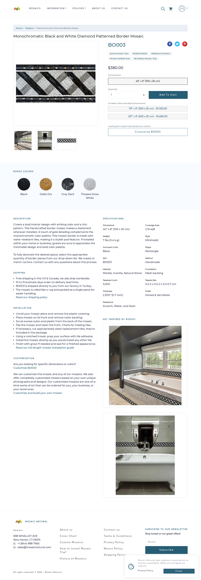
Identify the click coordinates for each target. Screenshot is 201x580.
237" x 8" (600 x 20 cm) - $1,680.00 (147, 116)
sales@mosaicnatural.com (34, 547)
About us (98, 8)
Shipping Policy (115, 555)
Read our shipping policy (31, 297)
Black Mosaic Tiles (119, 54)
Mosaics (35, 8)
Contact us (119, 8)
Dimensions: (114, 75)
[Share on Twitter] (177, 44)
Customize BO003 (148, 132)
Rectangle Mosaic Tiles (145, 59)
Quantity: (113, 89)
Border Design (140, 54)
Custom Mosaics (71, 542)
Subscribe (166, 550)
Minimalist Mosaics (160, 54)
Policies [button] (78, 8)
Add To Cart (168, 95)
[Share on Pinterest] (185, 44)
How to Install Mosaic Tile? (75, 551)
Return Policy (113, 549)
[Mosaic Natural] (17, 11)
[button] (163, 8)
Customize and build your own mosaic (37, 393)
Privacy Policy (114, 542)
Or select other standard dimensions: (127, 103)
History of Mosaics (73, 559)
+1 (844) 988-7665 (28, 543)
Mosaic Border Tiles (120, 59)
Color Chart (68, 536)
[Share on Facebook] (170, 44)
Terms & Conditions (118, 536)
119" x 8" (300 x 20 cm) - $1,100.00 (148, 108)
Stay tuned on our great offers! (162, 534)
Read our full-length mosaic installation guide (45, 347)
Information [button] (55, 8)
